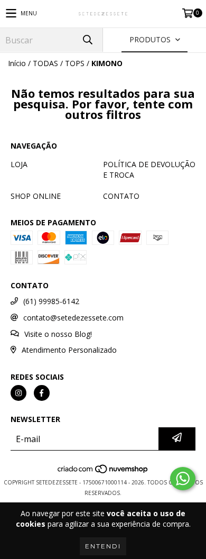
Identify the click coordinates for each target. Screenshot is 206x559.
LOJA (19, 164)
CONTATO (121, 196)
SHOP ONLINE (36, 196)
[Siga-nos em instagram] (18, 393)
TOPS (75, 63)
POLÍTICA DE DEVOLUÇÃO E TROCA (149, 169)
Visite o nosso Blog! (58, 334)
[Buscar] (87, 40)
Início (17, 63)
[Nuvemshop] (103, 471)
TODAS (45, 63)
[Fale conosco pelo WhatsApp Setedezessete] (182, 478)
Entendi (103, 546)
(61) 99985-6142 (51, 301)
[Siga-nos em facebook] (42, 393)
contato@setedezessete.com (73, 318)
